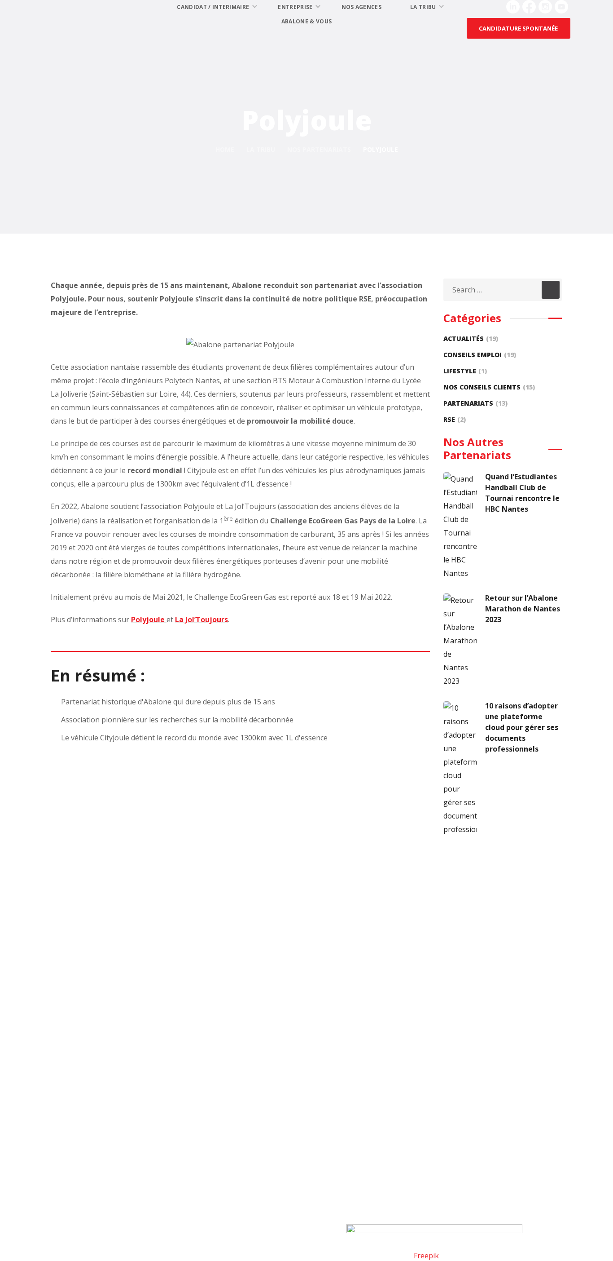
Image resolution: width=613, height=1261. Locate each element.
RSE (454, 419)
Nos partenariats (319, 149)
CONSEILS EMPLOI (479, 354)
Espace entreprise (450, 1116)
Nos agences (267, 1170)
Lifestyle (465, 371)
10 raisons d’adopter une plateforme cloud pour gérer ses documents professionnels (521, 727)
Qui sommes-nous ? (103, 1134)
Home (224, 149)
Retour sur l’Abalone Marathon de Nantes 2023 (522, 608)
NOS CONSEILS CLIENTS (489, 387)
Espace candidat (272, 1116)
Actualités (470, 338)
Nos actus (87, 1152)
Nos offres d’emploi (278, 1134)
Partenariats (475, 403)
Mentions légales (86, 1231)
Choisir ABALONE (449, 1152)
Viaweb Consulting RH (518, 1256)
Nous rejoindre (96, 1170)
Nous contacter (96, 1116)
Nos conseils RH (447, 1134)
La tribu (260, 149)
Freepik (426, 1256)
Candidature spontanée (285, 1152)
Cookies (223, 1231)
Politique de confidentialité (162, 1231)
